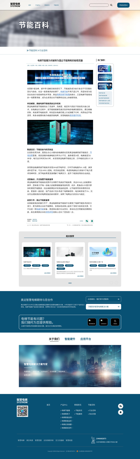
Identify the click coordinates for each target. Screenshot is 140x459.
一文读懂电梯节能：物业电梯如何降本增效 (82, 225)
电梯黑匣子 (65, 414)
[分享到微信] (87, 221)
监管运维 (27, 375)
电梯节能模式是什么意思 (104, 100)
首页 (29, 5)
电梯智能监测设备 (67, 417)
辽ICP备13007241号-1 (70, 451)
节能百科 (56, 5)
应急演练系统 (48, 440)
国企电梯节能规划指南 (104, 97)
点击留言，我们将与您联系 (98, 299)
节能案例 (78, 414)
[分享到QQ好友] (92, 221)
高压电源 (29, 440)
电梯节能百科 (27, 262)
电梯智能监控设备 (67, 421)
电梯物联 (27, 371)
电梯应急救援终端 (67, 424)
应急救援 (53, 371)
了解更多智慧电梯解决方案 (98, 307)
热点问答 (92, 414)
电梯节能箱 (65, 410)
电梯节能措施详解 (103, 95)
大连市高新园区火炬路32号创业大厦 (106, 442)
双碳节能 (36, 371)
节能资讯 (78, 410)
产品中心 (37, 5)
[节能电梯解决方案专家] (17, 5)
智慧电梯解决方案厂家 (96, 262)
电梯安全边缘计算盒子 (63, 262)
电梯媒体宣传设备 (67, 428)
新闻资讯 (47, 5)
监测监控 (44, 371)
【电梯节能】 (35, 221)
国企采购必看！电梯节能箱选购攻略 (41, 225)
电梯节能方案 (102, 92)
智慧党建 (38, 440)
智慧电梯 (21, 440)
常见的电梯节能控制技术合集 (105, 103)
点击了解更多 (47, 272)
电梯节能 (35, 219)
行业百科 (43, 50)
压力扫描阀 (60, 440)
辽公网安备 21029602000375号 (85, 451)
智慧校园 (69, 440)
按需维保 (61, 371)
